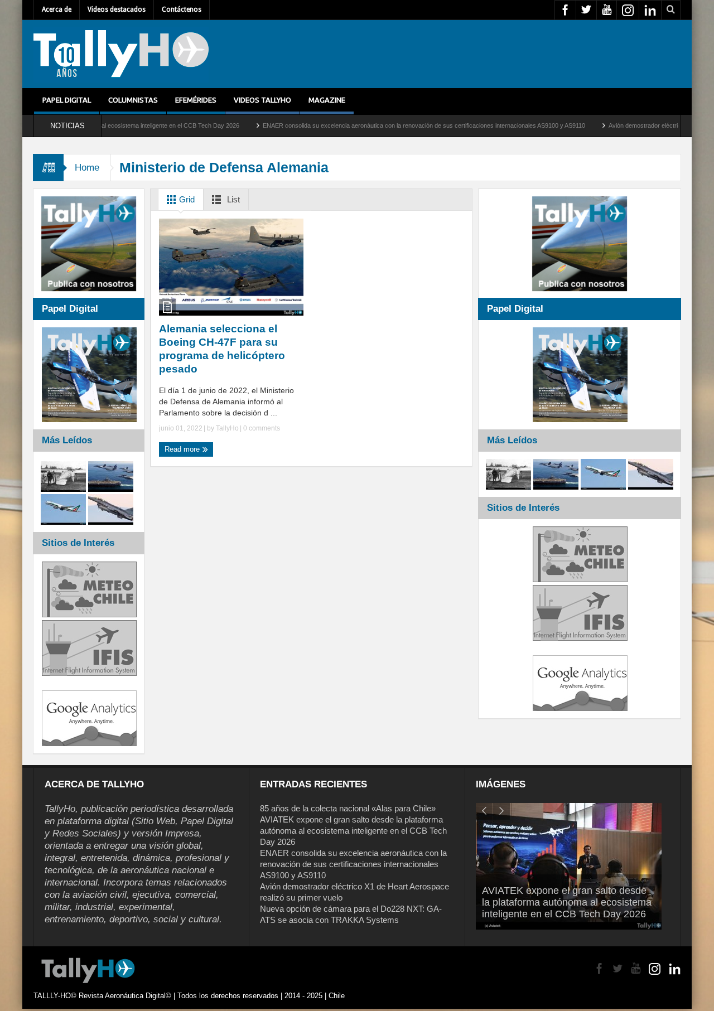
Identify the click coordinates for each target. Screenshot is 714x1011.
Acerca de (56, 9)
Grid (186, 199)
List (232, 199)
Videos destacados (117, 9)
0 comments (261, 428)
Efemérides (195, 100)
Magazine (326, 100)
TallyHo (227, 428)
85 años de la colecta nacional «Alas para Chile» (348, 808)
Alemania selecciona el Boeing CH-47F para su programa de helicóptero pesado (222, 349)
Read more (183, 449)
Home (87, 167)
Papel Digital (66, 100)
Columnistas (133, 100)
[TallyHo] (121, 54)
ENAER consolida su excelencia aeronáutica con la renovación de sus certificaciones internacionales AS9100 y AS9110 (387, 125)
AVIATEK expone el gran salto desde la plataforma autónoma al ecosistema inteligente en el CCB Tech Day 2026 (353, 830)
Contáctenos (181, 9)
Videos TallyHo (262, 100)
